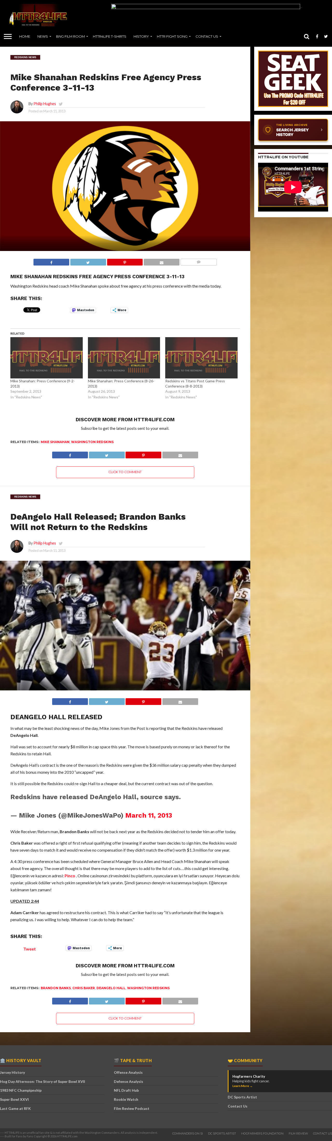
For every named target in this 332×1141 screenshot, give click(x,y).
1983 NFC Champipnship (21, 1090)
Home (24, 36)
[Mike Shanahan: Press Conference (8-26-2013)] (124, 357)
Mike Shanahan (55, 442)
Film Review (298, 1133)
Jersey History (12, 1072)
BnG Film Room (70, 36)
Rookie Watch (126, 1099)
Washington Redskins (92, 442)
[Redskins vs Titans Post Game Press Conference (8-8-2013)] (201, 357)
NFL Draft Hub (126, 1090)
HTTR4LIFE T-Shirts (109, 36)
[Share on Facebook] (51, 262)
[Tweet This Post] (88, 262)
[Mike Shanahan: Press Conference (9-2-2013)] (46, 357)
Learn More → (242, 1086)
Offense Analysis (128, 1072)
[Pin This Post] (125, 262)
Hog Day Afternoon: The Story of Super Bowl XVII (42, 1081)
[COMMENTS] (198, 262)
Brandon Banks (56, 988)
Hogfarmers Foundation (262, 1133)
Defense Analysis (128, 1081)
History (141, 36)
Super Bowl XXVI (14, 1099)
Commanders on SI (187, 1133)
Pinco (70, 875)
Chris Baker (83, 988)
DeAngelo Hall (111, 988)
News (42, 36)
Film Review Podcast (131, 1108)
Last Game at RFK (15, 1108)
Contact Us (207, 36)
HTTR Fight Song (172, 36)
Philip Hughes (44, 103)
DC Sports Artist (242, 1097)
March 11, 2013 (148, 815)
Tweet (29, 948)
